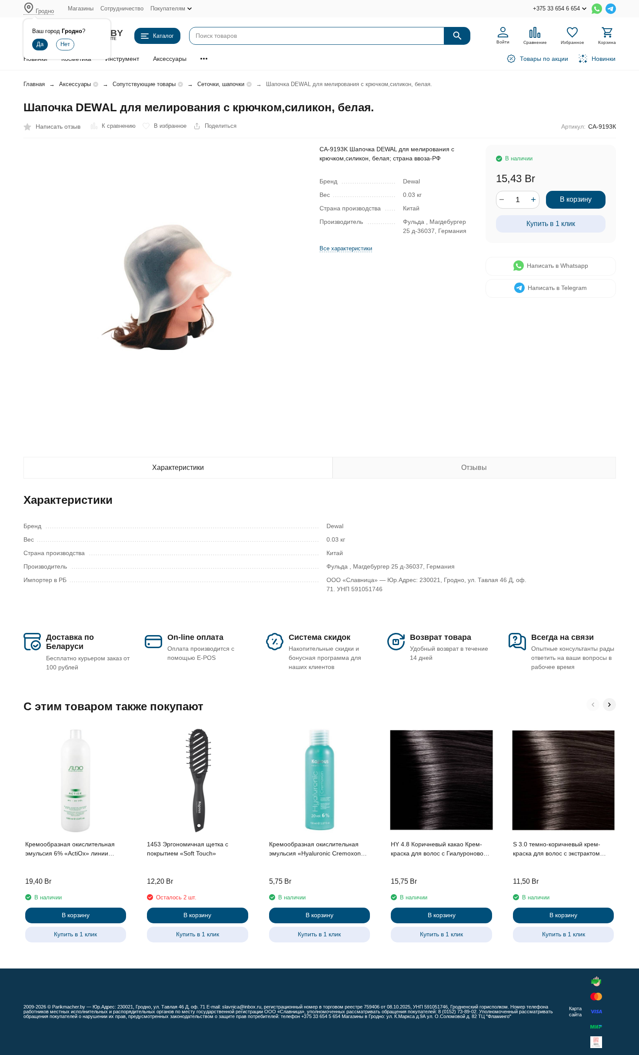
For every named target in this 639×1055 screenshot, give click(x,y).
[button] (592, 704)
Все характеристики (346, 248)
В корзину (576, 199)
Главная (34, 84)
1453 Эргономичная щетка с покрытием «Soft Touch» (187, 849)
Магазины (80, 8)
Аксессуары (169, 58)
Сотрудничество (121, 8)
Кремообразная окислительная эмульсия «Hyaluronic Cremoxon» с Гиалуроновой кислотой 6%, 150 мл (319, 849)
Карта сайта (575, 1011)
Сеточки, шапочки (220, 84)
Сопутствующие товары (144, 84)
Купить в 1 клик (550, 223)
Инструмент (122, 58)
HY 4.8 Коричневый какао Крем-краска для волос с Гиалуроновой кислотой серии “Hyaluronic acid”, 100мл (439, 849)
